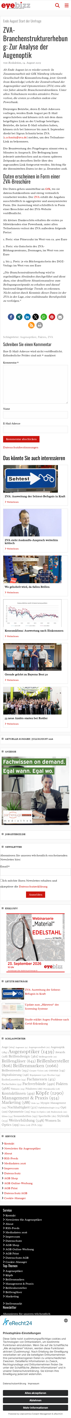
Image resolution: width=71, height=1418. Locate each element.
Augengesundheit (39, 1047)
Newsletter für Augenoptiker (22, 1148)
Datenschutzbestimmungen (20, 447)
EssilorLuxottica (14, 1079)
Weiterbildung (26, 1120)
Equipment (38, 1075)
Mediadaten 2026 (15, 1163)
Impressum (11, 1168)
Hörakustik (51, 1088)
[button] (57, 5)
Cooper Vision (38, 1070)
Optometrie (19, 1112)
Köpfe (50, 1093)
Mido (35, 1103)
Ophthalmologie (49, 1107)
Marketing (16, 1102)
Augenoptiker (28, 337)
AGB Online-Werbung (18, 1183)
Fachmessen (41, 1079)
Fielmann (18, 1089)
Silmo (7, 1116)
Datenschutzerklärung (33, 886)
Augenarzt (21, 1047)
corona (57, 1070)
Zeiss (25, 1125)
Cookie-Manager (15, 1198)
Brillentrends (15, 1070)
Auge (8, 1047)
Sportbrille (47, 1116)
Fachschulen (12, 1084)
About (8, 1153)
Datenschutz (12, 1173)
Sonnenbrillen (25, 1116)
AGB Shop (11, 1178)
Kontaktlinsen (18, 1093)
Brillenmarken (35, 1065)
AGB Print (10, 1188)
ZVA (37, 197)
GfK (47, 189)
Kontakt (9, 1143)
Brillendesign (23, 1056)
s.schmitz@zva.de (15, 137)
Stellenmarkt (13, 1303)
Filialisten (34, 1088)
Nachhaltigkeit (22, 1107)
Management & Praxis (30, 1098)
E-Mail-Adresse (11, 423)
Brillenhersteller (16, 1288)
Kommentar (11, 362)
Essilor (53, 1075)
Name (6, 408)
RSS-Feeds (11, 1158)
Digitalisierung (15, 1075)
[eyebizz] (16, 6)
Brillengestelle (48, 1056)
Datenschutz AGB (15, 1193)
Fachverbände (38, 1083)
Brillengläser (19, 1061)
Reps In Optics (40, 1111)
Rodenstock (59, 1112)
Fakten (42, 337)
